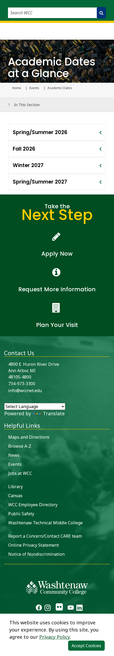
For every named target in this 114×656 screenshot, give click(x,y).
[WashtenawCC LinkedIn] (79, 608)
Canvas (15, 496)
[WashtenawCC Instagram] (47, 608)
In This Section (27, 104)
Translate (54, 413)
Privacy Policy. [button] (55, 637)
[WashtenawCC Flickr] (58, 608)
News (14, 455)
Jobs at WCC (20, 473)
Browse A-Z (19, 446)
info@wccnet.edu (25, 390)
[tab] (57, 132)
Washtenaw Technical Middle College (45, 523)
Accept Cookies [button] (86, 646)
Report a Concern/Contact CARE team (45, 536)
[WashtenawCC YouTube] (70, 608)
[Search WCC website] (101, 13)
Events (34, 88)
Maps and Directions (29, 437)
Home (16, 88)
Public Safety (21, 514)
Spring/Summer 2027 (40, 181)
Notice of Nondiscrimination (36, 554)
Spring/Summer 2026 (40, 132)
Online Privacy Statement (33, 545)
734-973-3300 (21, 384)
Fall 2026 (24, 148)
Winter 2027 (28, 165)
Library (15, 486)
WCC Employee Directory (33, 505)
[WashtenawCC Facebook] (39, 608)
